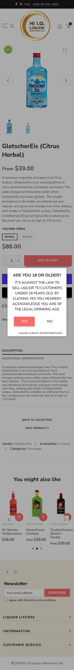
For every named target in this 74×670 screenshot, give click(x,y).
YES (24, 321)
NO (49, 321)
